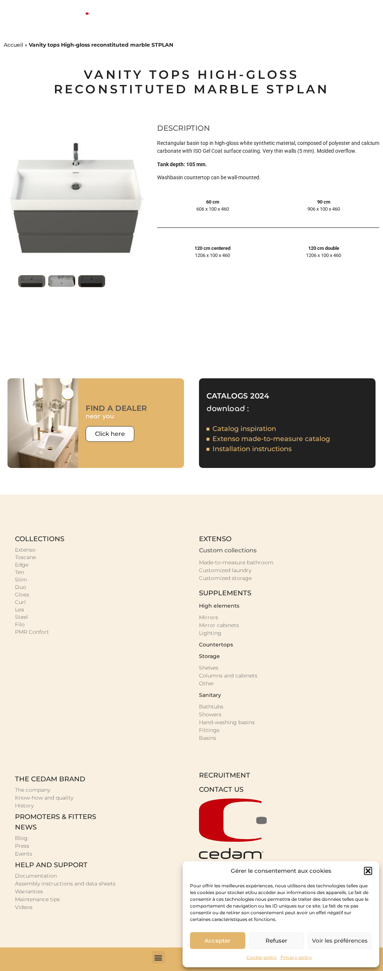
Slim (21, 579)
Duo (20, 587)
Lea (19, 609)
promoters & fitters (55, 817)
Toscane (25, 557)
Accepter (217, 940)
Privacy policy (296, 957)
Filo (20, 624)
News (26, 827)
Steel (21, 617)
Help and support (51, 865)
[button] (368, 871)
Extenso (25, 549)
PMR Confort (32, 632)
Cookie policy (261, 957)
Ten (19, 572)
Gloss (22, 594)
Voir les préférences (340, 940)
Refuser (276, 940)
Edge (21, 564)
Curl (20, 602)
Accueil (13, 45)
